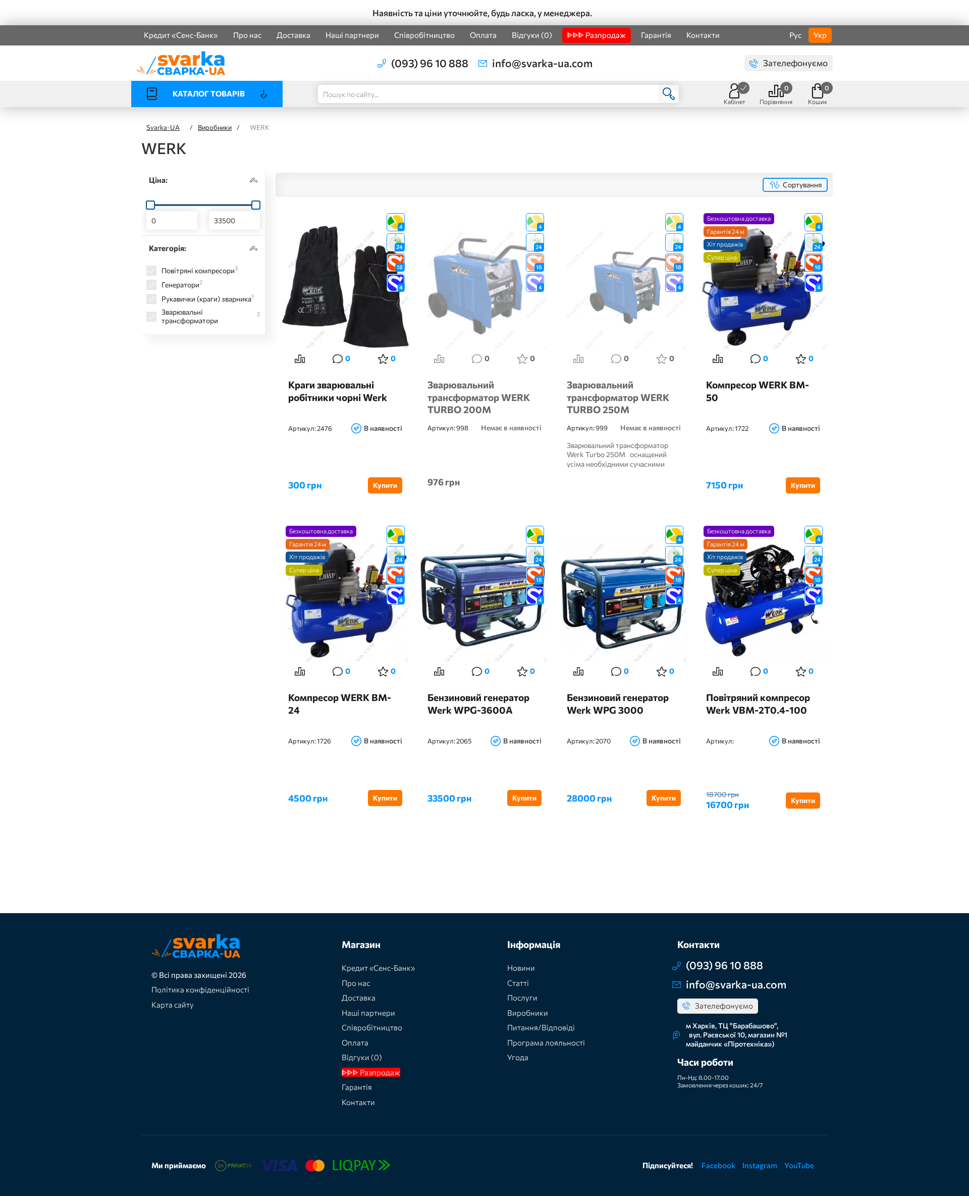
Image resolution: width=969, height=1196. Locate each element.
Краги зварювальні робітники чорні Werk (337, 391)
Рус (795, 34)
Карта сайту (172, 1004)
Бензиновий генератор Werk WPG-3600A (478, 703)
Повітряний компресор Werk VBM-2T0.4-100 (758, 703)
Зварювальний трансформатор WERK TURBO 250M (618, 397)
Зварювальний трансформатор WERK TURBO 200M (478, 397)
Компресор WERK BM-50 (757, 391)
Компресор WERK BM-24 (339, 703)
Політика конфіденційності (200, 989)
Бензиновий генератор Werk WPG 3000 (618, 703)
